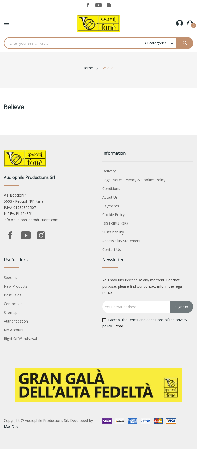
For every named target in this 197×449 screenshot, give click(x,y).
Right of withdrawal (20, 338)
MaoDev (11, 426)
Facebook (88, 5)
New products (15, 286)
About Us (110, 197)
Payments (110, 205)
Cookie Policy (113, 214)
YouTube (98, 5)
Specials (10, 277)
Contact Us (111, 249)
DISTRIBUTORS (115, 223)
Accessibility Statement (121, 240)
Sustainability (113, 232)
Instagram (109, 5)
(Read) (119, 326)
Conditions (111, 188)
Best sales (12, 294)
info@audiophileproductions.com (31, 219)
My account (14, 329)
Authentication (16, 321)
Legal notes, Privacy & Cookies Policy (133, 179)
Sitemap (10, 312)
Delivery (109, 171)
